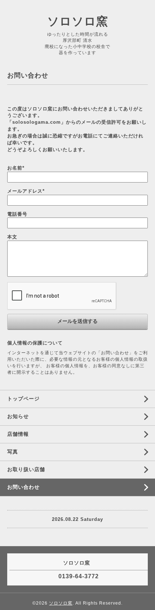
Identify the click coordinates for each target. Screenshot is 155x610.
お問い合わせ (23, 487)
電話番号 (17, 214)
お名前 (16, 168)
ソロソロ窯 (77, 21)
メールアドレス (26, 191)
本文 (12, 237)
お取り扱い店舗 (26, 469)
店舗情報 (18, 434)
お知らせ (18, 416)
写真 (12, 452)
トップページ (23, 398)
